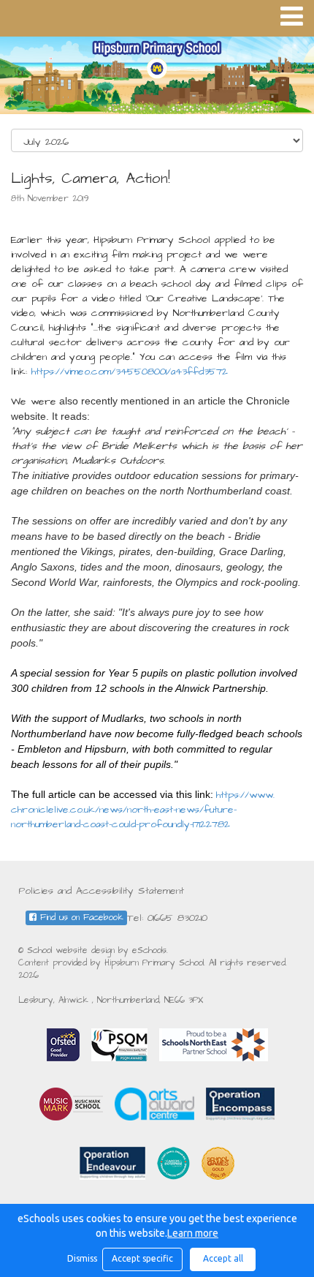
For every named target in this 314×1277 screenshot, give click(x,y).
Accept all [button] (223, 1258)
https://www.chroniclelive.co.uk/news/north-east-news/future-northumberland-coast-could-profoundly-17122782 (143, 810)
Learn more (192, 1233)
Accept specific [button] (142, 1258)
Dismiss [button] (81, 1258)
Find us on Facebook (80, 917)
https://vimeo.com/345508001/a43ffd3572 (129, 371)
